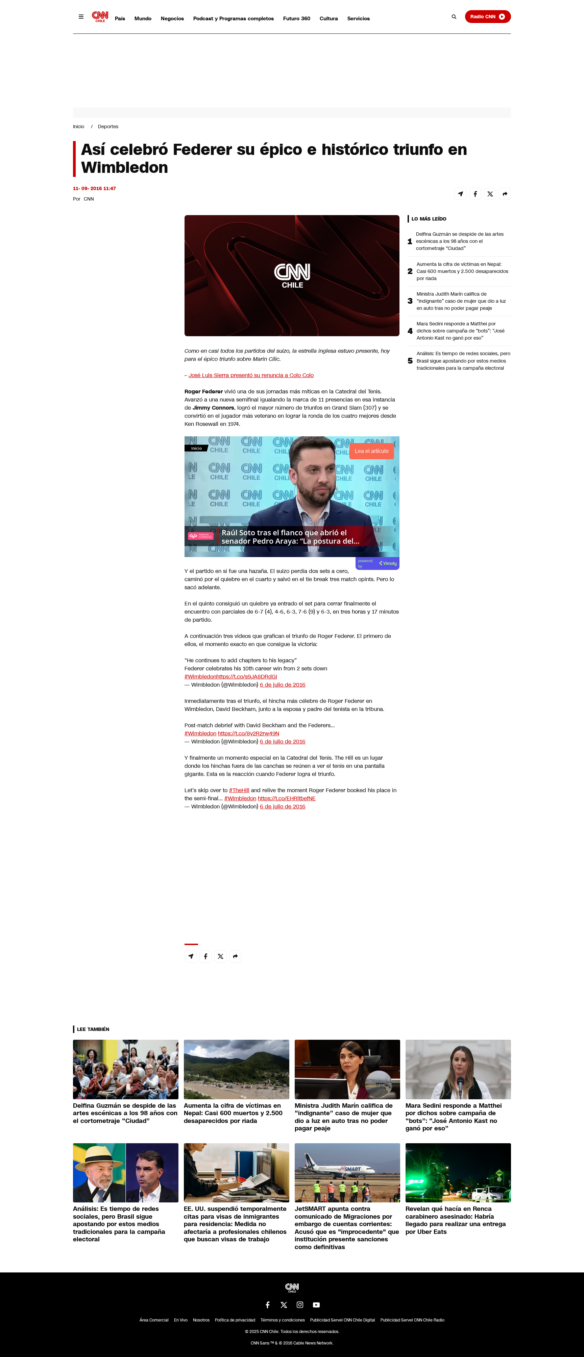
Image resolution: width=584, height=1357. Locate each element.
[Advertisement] (123, 602)
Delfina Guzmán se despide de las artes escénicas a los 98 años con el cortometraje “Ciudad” (460, 241)
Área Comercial (154, 1320)
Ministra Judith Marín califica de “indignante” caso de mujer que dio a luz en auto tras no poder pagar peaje (461, 301)
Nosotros (201, 1320)
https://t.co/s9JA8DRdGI (246, 677)
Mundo (143, 18)
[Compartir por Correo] (460, 194)
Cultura (329, 18)
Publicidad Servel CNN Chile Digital (342, 1320)
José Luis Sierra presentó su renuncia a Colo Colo (251, 375)
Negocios (172, 18)
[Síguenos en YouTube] (316, 1305)
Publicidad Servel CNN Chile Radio (412, 1320)
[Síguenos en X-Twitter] (283, 1305)
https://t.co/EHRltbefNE (287, 798)
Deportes (108, 126)
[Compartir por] (505, 194)
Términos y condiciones (283, 1320)
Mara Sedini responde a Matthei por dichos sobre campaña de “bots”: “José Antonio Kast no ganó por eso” (461, 330)
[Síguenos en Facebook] (267, 1305)
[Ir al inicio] (100, 16)
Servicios (358, 18)
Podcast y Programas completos (233, 18)
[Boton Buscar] (454, 16)
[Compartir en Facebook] (475, 194)
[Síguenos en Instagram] (300, 1305)
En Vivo (181, 1320)
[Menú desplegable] (81, 16)
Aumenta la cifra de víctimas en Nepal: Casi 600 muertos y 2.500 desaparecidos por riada (462, 271)
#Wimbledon (200, 677)
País (120, 18)
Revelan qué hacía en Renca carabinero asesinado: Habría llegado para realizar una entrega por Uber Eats (456, 1220)
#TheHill (239, 790)
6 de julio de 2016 (283, 685)
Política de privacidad (235, 1320)
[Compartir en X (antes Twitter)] (490, 194)
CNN (89, 199)
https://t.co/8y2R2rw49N (248, 733)
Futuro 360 (296, 18)
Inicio (78, 126)
